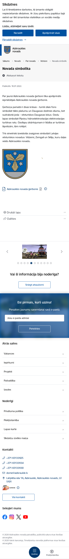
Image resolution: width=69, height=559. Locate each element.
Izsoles (7, 389)
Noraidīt (18, 32)
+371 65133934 (15, 462)
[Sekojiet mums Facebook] (4, 517)
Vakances (9, 353)
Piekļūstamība (11, 420)
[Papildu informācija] (45, 189)
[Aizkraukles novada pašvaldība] (25, 53)
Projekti (8, 371)
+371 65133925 (14, 457)
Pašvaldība (9, 380)
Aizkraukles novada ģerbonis (22, 189)
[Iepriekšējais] (7, 251)
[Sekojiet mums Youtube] (25, 517)
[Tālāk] (61, 251)
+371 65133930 (15, 467)
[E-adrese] (8, 487)
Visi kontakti (18, 497)
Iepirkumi (9, 362)
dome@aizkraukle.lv (17, 472)
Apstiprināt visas (51, 32)
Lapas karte (10, 429)
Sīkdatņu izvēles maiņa (16, 438)
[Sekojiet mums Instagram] (11, 517)
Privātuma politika (13, 411)
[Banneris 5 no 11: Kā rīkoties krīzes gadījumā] (34, 251)
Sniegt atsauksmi (34, 284)
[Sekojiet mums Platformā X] (18, 517)
